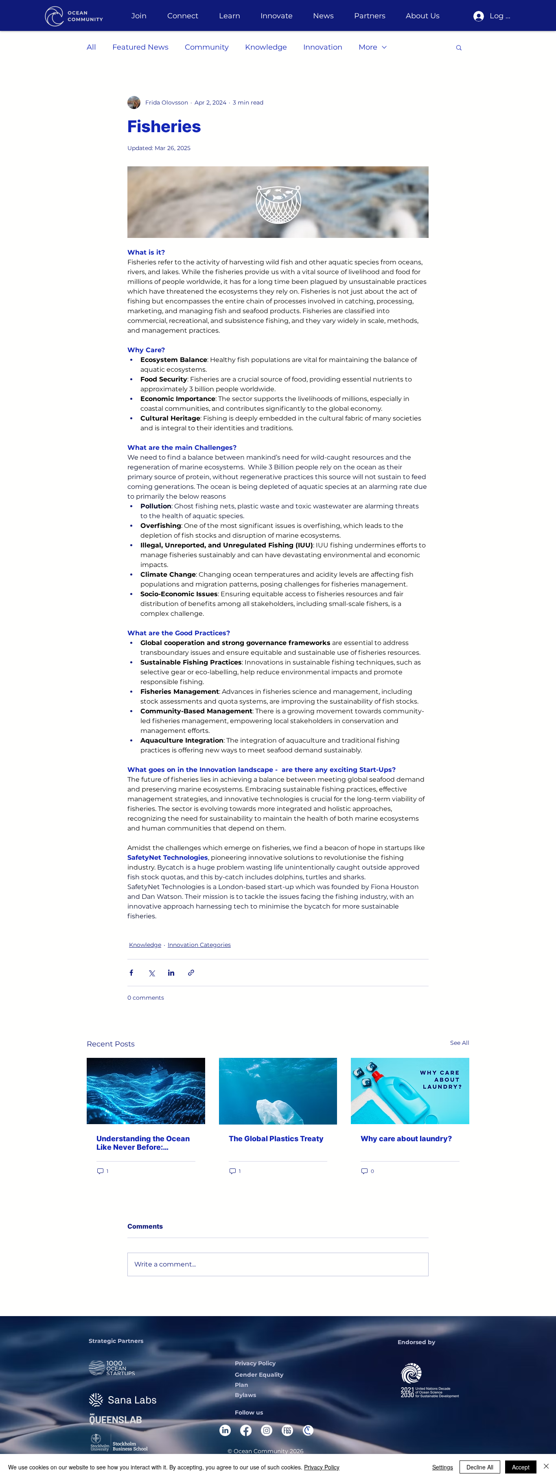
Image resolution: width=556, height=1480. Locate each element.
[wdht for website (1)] (308, 1430)
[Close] (546, 1466)
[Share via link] (191, 972)
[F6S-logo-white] (287, 1430)
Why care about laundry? (406, 1138)
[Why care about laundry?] (410, 1091)
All (91, 47)
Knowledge (266, 47)
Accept (521, 1467)
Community (207, 47)
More (368, 47)
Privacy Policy (321, 1467)
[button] (139, 16)
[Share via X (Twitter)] (151, 972)
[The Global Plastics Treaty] (278, 1091)
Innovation (322, 47)
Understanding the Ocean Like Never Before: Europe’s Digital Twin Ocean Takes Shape (143, 1142)
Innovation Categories (199, 944)
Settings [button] (442, 1467)
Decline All (479, 1467)
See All (459, 1042)
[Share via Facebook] (131, 972)
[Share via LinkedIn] (171, 972)
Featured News (140, 47)
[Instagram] (266, 1430)
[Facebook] (246, 1430)
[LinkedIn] (225, 1430)
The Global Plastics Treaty (276, 1138)
